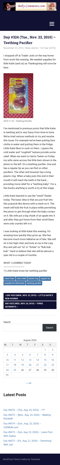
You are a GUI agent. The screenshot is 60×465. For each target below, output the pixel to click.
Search (7, 322)
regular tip (45, 278)
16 (52, 360)
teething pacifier (34, 283)
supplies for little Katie (14, 283)
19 (22, 365)
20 (30, 365)
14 (37, 360)
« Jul (28, 383)
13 (30, 360)
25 (15, 370)
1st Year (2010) (48, 48)
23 (52, 365)
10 (7, 360)
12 (22, 360)
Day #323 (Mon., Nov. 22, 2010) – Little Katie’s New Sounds (29, 297)
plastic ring (33, 278)
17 (7, 365)
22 (45, 365)
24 (7, 370)
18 (15, 365)
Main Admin (31, 48)
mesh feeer (9, 278)
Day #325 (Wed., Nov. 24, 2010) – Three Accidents (24, 305)
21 (37, 365)
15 (45, 360)
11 (15, 360)
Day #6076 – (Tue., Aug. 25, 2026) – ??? (24, 410)
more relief (21, 278)
